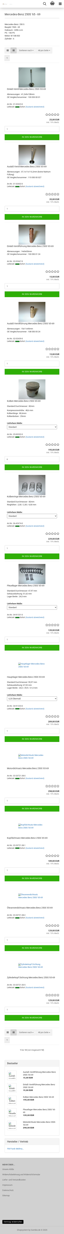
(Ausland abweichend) (34, 107)
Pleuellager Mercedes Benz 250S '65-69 (25, 585)
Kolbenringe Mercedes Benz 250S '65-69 (26, 496)
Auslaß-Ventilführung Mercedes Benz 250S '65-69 (30, 323)
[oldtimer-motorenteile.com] (6, 4)
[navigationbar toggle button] (60, 4)
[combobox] (26, 51)
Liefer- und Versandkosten (14, 1180)
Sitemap (6, 1195)
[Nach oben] (55, 1229)
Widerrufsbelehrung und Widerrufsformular (21, 1174)
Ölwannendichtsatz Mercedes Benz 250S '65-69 (30, 907)
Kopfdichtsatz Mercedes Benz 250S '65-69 (27, 838)
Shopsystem (22, 1230)
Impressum (7, 1185)
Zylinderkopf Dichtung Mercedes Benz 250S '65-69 (31, 977)
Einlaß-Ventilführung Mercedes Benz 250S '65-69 (30, 246)
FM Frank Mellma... (15, 1149)
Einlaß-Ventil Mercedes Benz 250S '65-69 (26, 89)
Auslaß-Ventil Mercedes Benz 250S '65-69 (27, 166)
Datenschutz (8, 1190)
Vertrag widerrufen (13, 1222)
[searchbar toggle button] (44, 4)
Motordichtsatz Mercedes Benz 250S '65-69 (28, 768)
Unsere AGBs (8, 1169)
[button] (8, 51)
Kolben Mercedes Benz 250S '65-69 (24, 401)
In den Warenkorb (32, 137)
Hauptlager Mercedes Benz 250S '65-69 (26, 677)
